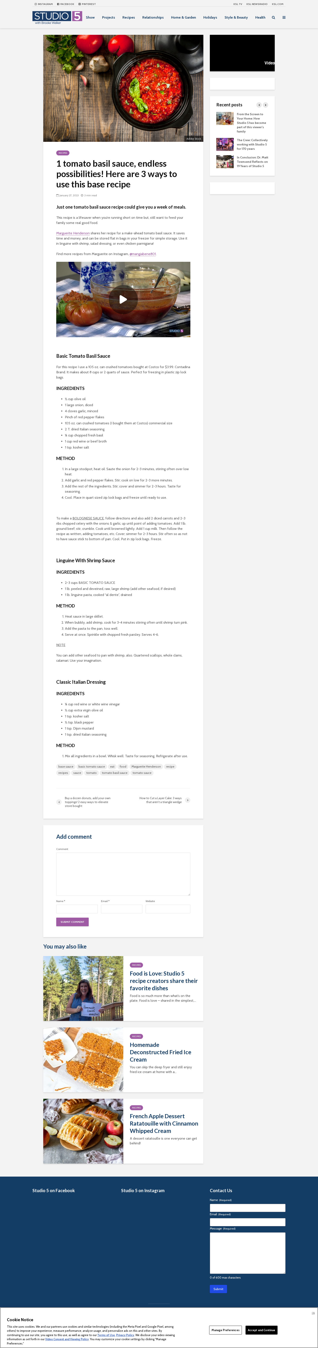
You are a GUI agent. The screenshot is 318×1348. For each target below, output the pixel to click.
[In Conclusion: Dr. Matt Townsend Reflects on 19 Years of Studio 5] (225, 161)
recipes (63, 773)
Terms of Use (106, 1335)
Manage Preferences (225, 1330)
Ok (313, 1312)
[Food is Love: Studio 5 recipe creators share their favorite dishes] (83, 988)
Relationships (153, 17)
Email (105, 901)
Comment (62, 849)
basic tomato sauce (92, 766)
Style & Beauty (236, 17)
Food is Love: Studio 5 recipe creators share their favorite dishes (164, 981)
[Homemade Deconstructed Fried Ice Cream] (83, 1059)
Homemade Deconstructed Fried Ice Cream (160, 1052)
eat (112, 766)
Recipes (128, 17)
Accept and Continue (261, 1330)
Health (260, 17)
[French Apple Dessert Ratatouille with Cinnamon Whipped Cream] (83, 1131)
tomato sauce (142, 773)
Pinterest (88, 4)
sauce (77, 773)
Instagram (45, 4)
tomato (91, 773)
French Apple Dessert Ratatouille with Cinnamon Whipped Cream (164, 1123)
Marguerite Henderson (73, 233)
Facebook (67, 4)
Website (150, 901)
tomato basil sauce (114, 773)
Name (60, 901)
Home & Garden (183, 17)
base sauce (65, 766)
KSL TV (237, 4)
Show (90, 17)
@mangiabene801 (143, 254)
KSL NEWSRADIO (257, 4)
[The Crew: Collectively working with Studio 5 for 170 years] (225, 144)
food (123, 766)
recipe (170, 766)
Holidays (210, 17)
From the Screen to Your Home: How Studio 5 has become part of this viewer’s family (251, 122)
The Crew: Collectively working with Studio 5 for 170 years (252, 144)
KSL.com (277, 4)
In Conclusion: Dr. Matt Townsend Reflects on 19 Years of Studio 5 (252, 161)
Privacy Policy (125, 1335)
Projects (108, 17)
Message (223, 1228)
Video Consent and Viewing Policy (67, 1339)
